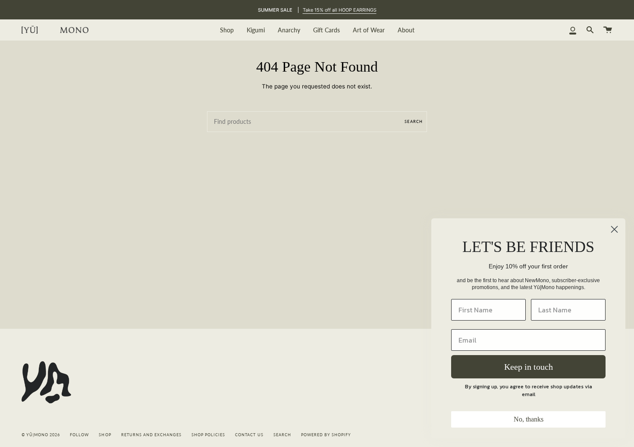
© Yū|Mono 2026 (41, 435)
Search (414, 121)
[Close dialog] (614, 229)
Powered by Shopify (326, 435)
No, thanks (528, 419)
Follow (79, 435)
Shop (105, 435)
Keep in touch (528, 366)
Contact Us (249, 435)
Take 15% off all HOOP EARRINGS (340, 10)
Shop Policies (208, 435)
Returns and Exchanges (151, 435)
